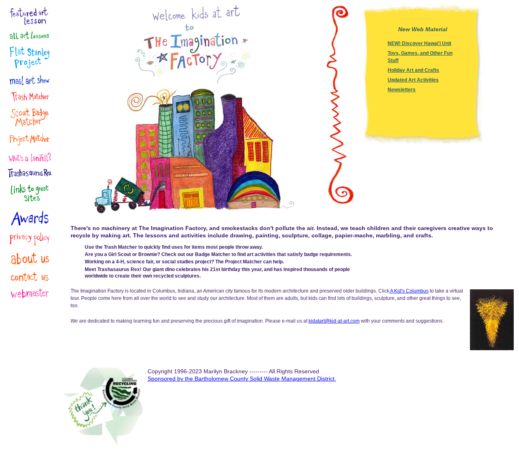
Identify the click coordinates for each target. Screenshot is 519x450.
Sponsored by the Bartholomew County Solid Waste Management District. (242, 378)
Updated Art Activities (413, 80)
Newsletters (402, 90)
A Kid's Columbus (409, 291)
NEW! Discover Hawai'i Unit (419, 43)
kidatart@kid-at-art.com (334, 321)
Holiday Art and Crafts (413, 70)
